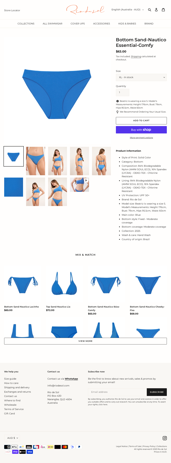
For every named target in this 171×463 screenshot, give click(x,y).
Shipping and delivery (17, 387)
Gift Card (9, 413)
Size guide (10, 378)
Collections (162, 446)
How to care (11, 383)
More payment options (141, 137)
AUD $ (11, 437)
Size (118, 71)
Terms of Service (14, 409)
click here (103, 404)
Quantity (121, 86)
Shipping (136, 56)
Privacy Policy (149, 446)
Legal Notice (122, 446)
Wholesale (10, 404)
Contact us (10, 396)
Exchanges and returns (17, 391)
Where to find (12, 400)
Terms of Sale (135, 446)
